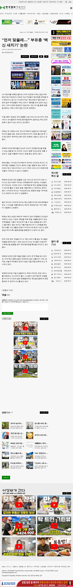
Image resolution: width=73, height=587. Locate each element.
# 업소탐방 (45, 13)
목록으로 (6, 477)
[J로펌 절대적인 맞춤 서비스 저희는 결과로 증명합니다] (56, 124)
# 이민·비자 (8, 13)
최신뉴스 (9, 566)
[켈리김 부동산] (66, 70)
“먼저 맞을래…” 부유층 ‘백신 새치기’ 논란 (37, 32)
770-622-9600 (49, 570)
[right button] (46, 319)
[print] (41, 56)
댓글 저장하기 (7, 313)
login (70, 2)
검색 (68, 566)
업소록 (39, 2)
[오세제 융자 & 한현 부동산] (61, 34)
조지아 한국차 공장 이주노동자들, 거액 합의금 (58, 257)
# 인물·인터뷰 (54, 13)
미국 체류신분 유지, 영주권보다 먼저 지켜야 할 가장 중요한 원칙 (58, 188)
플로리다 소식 (32, 2)
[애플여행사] (66, 155)
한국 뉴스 (30, 566)
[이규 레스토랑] (60, 22)
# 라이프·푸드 (31, 13)
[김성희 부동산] (36, 22)
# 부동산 (67, 13)
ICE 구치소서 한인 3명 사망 (58, 274)
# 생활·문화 (22, 13)
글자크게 (34, 56)
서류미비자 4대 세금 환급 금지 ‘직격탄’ (58, 260)
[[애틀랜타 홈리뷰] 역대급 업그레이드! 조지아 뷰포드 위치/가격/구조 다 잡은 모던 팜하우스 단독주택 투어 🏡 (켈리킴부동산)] (19, 546)
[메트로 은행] (66, 92)
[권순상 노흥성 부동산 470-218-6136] (25, 66)
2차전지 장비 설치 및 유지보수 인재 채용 (59, 212)
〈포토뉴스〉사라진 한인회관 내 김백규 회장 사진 (59, 281)
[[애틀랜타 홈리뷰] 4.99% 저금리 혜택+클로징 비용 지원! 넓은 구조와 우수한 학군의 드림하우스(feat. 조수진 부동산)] (25, 342)
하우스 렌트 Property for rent (58, 181)
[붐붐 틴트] (66, 81)
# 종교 (38, 13)
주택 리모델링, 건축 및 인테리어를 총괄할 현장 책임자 (58, 195)
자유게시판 (52, 2)
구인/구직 (45, 2)
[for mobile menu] (71, 8)
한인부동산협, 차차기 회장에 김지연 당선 (58, 271)
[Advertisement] (25, 393)
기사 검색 (59, 2)
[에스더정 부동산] (66, 124)
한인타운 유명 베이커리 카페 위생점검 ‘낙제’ (58, 253)
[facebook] (46, 56)
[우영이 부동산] (61, 45)
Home (4, 566)
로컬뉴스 (15, 566)
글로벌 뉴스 (22, 566)
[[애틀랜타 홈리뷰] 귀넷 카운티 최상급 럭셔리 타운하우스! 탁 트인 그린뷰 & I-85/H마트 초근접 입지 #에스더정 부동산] (25, 371)
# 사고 (61, 13)
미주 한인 (36, 566)
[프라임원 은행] (56, 81)
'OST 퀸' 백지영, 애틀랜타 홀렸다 (58, 267)
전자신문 (64, 566)
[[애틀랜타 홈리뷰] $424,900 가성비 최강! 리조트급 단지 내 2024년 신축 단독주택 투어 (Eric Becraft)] (25, 357)
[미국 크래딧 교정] (25, 85)
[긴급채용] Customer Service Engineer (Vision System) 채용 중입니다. (58, 192)
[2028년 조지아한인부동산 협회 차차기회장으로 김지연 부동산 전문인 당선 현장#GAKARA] (25, 328)
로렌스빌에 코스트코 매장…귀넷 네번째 (58, 264)
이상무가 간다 (23, 2)
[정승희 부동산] (66, 135)
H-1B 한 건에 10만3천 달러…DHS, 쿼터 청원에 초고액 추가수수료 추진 (58, 205)
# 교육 (15, 13)
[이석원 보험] (61, 39)
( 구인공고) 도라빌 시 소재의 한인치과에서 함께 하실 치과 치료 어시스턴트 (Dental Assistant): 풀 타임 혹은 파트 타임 (58, 202)
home (21, 32)
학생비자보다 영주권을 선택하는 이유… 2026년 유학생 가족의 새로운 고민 (58, 198)
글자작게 (25, 56)
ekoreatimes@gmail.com (9, 572)
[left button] (42, 319)
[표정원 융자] (25, 75)
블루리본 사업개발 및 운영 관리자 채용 (58, 209)
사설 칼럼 (43, 566)
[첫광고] (13, 22)
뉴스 (25, 32)
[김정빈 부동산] (66, 161)
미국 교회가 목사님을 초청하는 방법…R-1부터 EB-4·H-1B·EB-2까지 (58, 185)
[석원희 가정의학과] (56, 155)
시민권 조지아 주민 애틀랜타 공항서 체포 (58, 250)
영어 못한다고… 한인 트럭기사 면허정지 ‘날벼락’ (58, 277)
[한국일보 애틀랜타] (13, 8)
